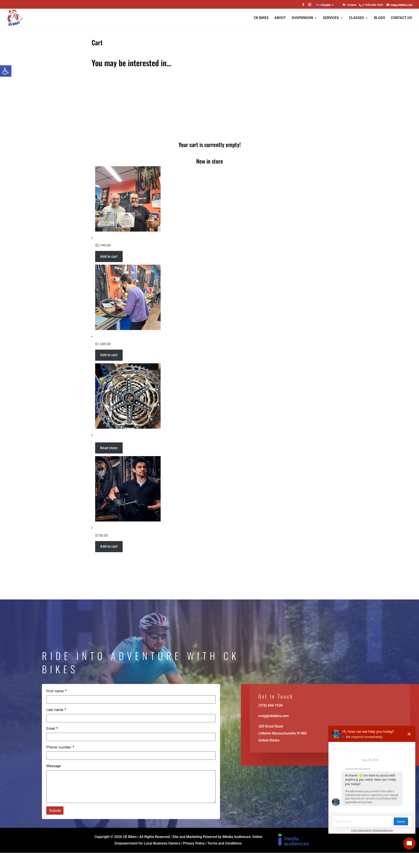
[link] (5, 71)
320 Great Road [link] (270, 726)
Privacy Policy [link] (194, 843)
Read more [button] (108, 448)
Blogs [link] (379, 18)
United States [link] (268, 740)
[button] (303, 6)
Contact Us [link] (401, 18)
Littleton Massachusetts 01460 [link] (282, 733)
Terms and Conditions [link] (224, 843)
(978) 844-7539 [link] (270, 705)
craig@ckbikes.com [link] (273, 716)
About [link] (280, 18)
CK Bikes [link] (261, 18)
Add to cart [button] (108, 256)
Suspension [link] (302, 18)
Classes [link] (356, 18)
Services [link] (331, 18)
